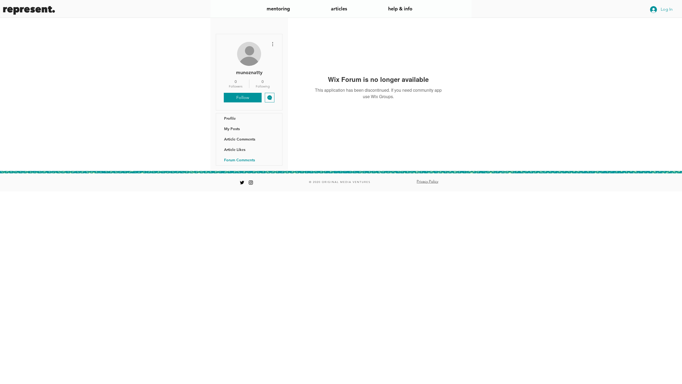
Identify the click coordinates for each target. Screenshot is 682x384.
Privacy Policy (427, 181)
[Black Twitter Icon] (242, 182)
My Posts (232, 128)
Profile (230, 118)
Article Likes (234, 149)
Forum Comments (239, 160)
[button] (400, 10)
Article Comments (239, 139)
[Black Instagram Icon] (251, 182)
